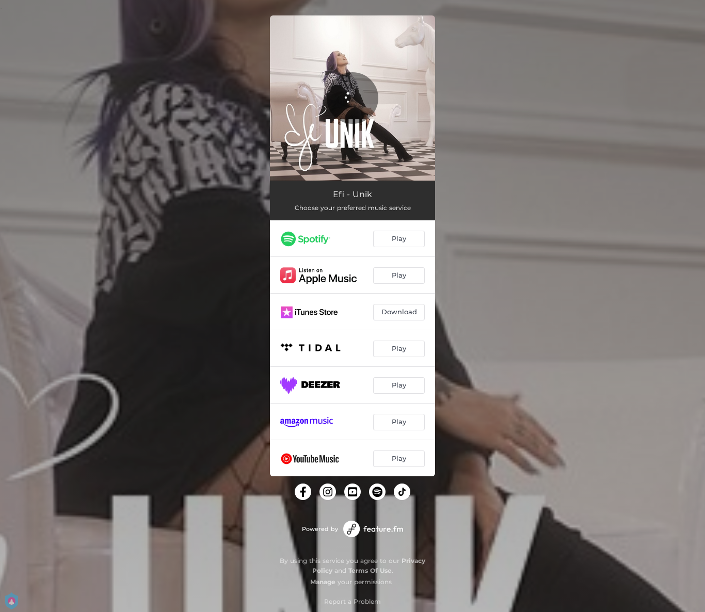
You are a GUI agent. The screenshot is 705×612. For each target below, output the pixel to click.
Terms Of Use (370, 570)
